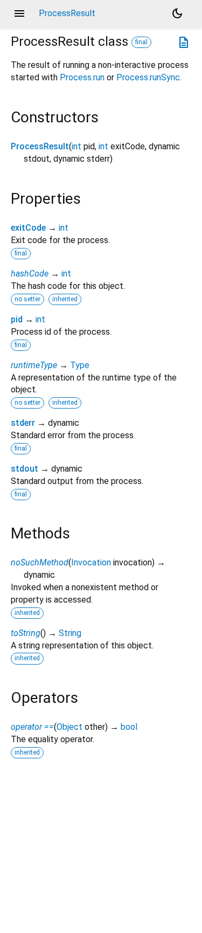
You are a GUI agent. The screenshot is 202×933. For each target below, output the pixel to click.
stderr (23, 423)
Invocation (91, 562)
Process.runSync (148, 77)
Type (79, 365)
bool (129, 727)
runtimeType (34, 365)
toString (25, 633)
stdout (24, 469)
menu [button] (19, 13)
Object (69, 727)
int (76, 146)
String (70, 633)
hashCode (29, 273)
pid (17, 319)
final (141, 42)
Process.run (82, 77)
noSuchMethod (39, 562)
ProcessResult (40, 146)
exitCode (28, 228)
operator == (32, 727)
